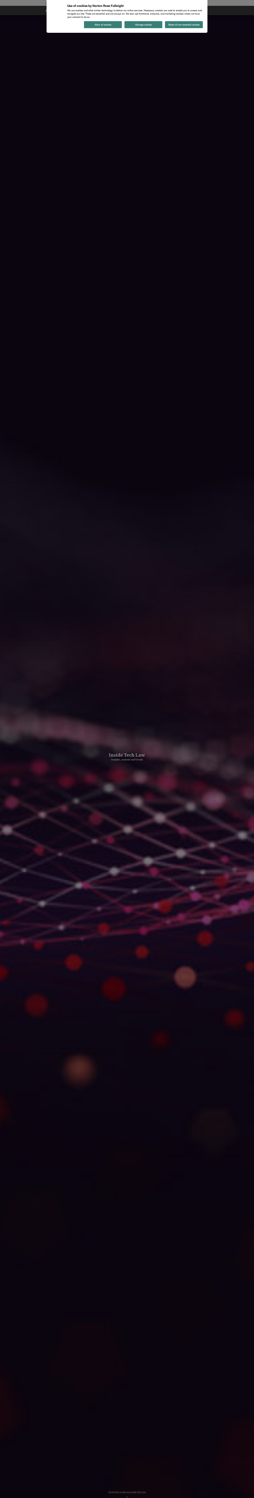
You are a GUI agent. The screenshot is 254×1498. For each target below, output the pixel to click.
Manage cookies (143, 24)
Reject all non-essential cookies (184, 24)
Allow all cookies (103, 24)
